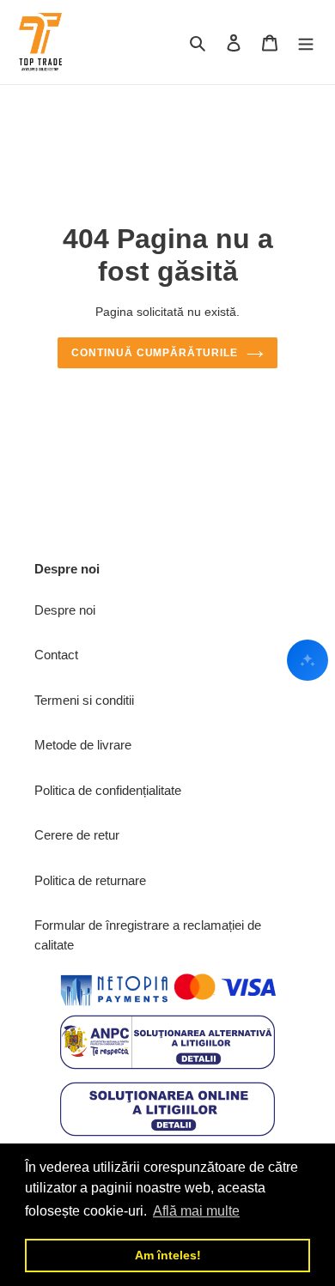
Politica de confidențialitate (107, 790)
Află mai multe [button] (196, 1211)
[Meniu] (306, 42)
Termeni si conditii (84, 700)
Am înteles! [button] (168, 1255)
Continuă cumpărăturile (154, 353)
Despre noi (64, 610)
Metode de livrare (82, 744)
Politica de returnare (90, 880)
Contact (56, 654)
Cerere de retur (76, 835)
